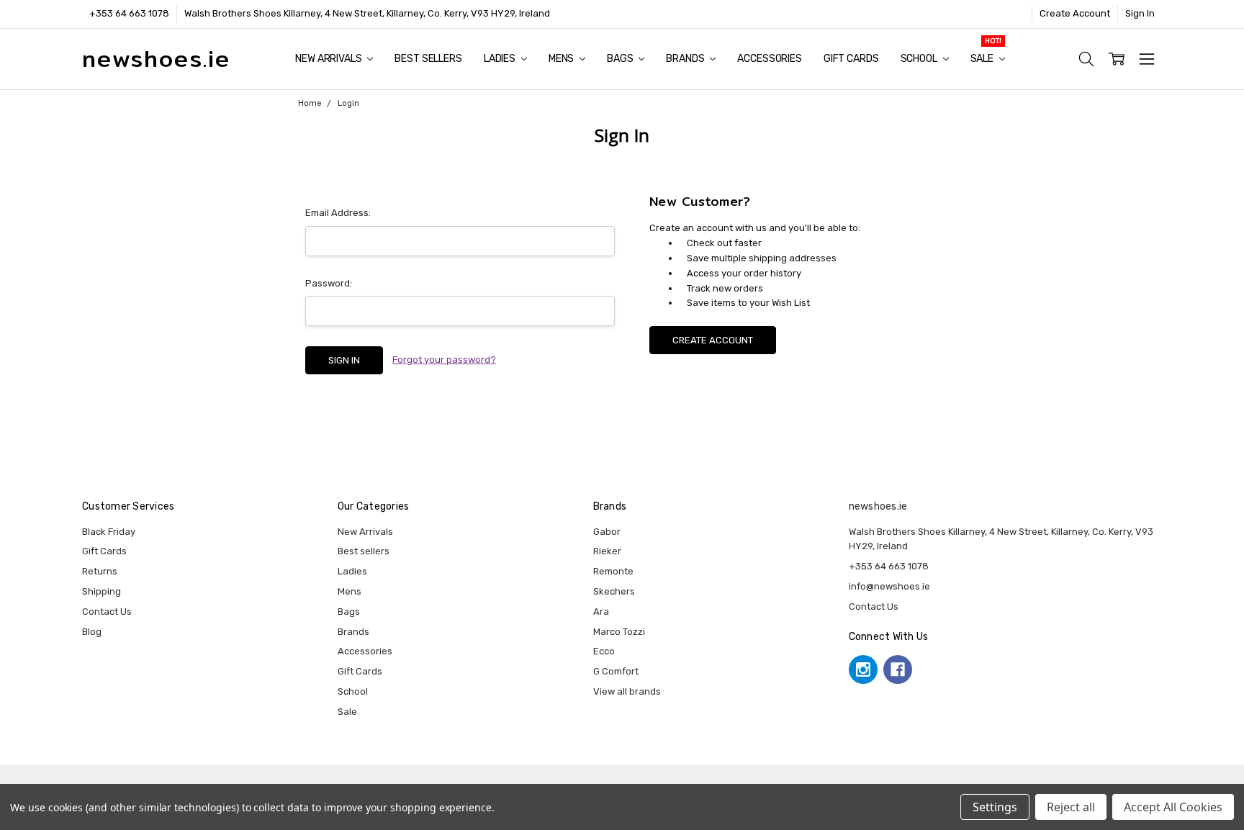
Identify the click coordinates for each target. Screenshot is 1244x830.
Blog (92, 631)
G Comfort (616, 671)
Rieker (607, 551)
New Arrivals (329, 59)
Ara (601, 611)
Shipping (101, 591)
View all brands (627, 691)
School (920, 59)
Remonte (613, 571)
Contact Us (107, 611)
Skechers (614, 591)
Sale (983, 59)
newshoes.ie (878, 506)
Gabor (607, 531)
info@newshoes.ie (889, 586)
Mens (562, 59)
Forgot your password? (444, 359)
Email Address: (338, 212)
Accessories (769, 59)
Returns (99, 571)
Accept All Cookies (1173, 807)
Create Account (1075, 13)
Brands (686, 59)
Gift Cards (851, 59)
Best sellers (428, 59)
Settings (995, 807)
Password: (328, 283)
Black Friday (108, 531)
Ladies (501, 59)
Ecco (604, 651)
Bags (621, 59)
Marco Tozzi (619, 631)
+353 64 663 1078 (129, 13)
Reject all (1071, 807)
